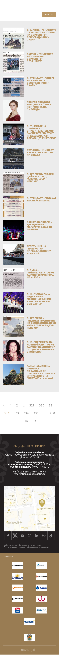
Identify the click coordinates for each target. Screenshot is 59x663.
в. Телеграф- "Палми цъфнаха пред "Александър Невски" (40, 178)
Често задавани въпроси (15, 547)
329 (32, 405)
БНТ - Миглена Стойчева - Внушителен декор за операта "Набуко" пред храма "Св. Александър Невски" (41, 132)
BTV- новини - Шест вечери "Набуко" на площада (40, 152)
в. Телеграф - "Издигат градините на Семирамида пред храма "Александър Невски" (41, 323)
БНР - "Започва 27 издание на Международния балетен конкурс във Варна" (39, 299)
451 (27, 420)
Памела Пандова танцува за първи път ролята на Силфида (39, 106)
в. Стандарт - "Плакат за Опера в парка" (41, 199)
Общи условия (10, 545)
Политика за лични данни (30, 545)
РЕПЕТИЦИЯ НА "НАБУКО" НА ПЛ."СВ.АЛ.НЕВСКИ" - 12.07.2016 (40, 250)
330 (41, 405)
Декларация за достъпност (39, 547)
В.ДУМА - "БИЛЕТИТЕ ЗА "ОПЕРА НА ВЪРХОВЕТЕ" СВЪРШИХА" (40, 58)
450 (52, 413)
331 (51, 405)
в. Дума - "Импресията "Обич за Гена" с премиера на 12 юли (40, 274)
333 (16, 413)
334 (26, 413)
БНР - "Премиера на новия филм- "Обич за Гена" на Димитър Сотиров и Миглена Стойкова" (41, 347)
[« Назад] (4, 405)
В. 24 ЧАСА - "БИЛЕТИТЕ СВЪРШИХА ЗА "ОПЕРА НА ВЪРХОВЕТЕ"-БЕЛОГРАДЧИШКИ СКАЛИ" (41, 35)
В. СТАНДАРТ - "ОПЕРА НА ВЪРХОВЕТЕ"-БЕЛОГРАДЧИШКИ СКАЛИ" (40, 82)
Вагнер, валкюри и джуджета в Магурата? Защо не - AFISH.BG (40, 226)
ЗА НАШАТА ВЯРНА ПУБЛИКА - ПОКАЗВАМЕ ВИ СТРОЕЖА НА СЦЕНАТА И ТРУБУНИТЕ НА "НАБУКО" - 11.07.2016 (41, 372)
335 (36, 413)
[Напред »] (35, 420)
